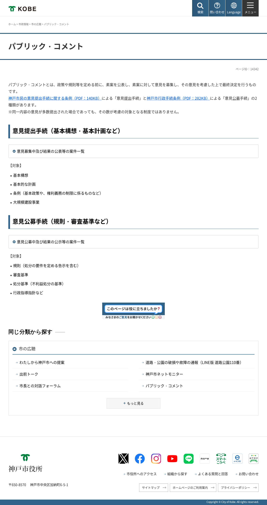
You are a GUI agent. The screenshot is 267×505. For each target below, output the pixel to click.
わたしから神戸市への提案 (41, 362)
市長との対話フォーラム (40, 386)
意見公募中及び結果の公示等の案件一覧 (50, 242)
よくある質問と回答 (213, 473)
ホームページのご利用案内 (190, 487)
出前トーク (28, 374)
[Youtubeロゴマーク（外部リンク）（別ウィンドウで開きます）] (172, 458)
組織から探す (177, 473)
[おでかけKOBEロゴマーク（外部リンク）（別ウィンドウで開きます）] (254, 458)
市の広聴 (36, 24)
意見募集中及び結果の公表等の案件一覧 (50, 151)
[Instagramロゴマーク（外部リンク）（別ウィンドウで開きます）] (156, 459)
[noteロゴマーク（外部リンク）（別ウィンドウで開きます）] (205, 459)
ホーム (12, 24)
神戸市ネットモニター (164, 374)
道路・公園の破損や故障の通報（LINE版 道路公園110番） (194, 362)
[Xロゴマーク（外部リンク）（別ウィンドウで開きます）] (123, 458)
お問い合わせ (249, 473)
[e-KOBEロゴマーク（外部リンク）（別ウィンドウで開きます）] (237, 459)
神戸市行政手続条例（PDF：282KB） (178, 98)
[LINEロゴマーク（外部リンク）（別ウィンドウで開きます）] (189, 459)
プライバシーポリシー (235, 487)
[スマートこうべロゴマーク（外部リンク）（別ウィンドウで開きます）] (221, 458)
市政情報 (24, 24)
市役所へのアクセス (142, 473)
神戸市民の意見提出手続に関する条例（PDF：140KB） (55, 98)
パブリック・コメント (164, 386)
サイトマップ (151, 487)
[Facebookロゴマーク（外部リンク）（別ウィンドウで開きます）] (140, 458)
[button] (200, 8)
